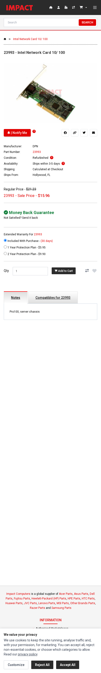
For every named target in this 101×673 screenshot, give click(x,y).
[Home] (21, 7)
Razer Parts (37, 608)
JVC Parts (30, 603)
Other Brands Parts (82, 603)
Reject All (42, 665)
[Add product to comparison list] (87, 271)
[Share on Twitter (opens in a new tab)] (84, 133)
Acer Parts (66, 593)
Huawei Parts (14, 603)
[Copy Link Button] (74, 133)
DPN (35, 146)
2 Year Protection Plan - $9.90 (26, 254)
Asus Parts (81, 593)
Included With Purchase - (30, 241)
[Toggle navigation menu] (95, 7)
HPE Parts (74, 598)
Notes (15, 298)
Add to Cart (65, 271)
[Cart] (83, 7)
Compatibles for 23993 (52, 298)
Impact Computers (18, 593)
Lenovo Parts (46, 603)
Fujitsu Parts (22, 598)
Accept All (67, 665)
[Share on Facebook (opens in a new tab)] (65, 133)
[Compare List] (74, 7)
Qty (6, 271)
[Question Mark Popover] (34, 131)
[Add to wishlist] (94, 271)
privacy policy (27, 654)
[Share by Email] (93, 133)
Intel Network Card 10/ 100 (30, 39)
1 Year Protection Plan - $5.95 (26, 247)
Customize (16, 665)
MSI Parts (63, 603)
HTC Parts (88, 598)
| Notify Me (18, 133)
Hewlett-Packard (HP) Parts (48, 598)
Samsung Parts (61, 608)
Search (87, 22)
